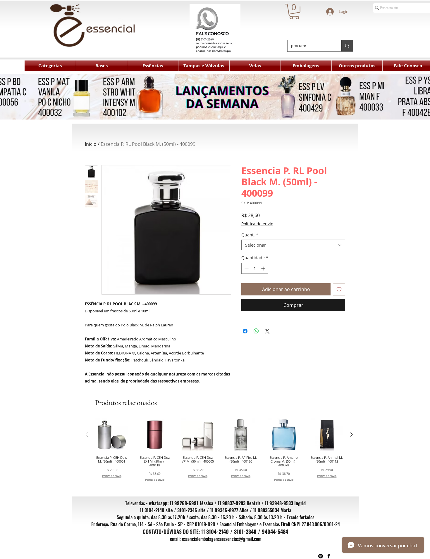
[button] (294, 11)
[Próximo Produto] (351, 434)
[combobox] (293, 245)
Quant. (249, 235)
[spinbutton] (255, 268)
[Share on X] (267, 327)
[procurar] (347, 45)
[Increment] (263, 268)
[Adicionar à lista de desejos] (339, 289)
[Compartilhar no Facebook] (245, 327)
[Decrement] (246, 268)
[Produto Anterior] (86, 434)
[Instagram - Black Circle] (320, 556)
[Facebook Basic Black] (328, 556)
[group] (219, 450)
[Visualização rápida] (111, 434)
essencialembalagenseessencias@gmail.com (221, 538)
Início (91, 144)
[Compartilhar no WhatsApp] (256, 327)
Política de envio (257, 223)
